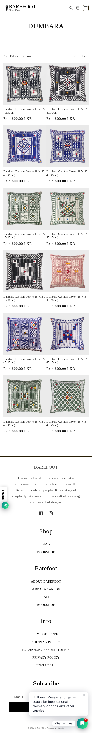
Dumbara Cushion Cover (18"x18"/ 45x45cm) (24, 111)
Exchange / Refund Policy (46, 649)
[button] (71, 8)
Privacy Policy (45, 657)
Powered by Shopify (55, 728)
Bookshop (46, 552)
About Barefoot (46, 581)
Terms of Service (46, 634)
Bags (46, 544)
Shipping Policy (46, 642)
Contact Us (46, 665)
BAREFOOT (40, 728)
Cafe (46, 597)
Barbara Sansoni (46, 589)
